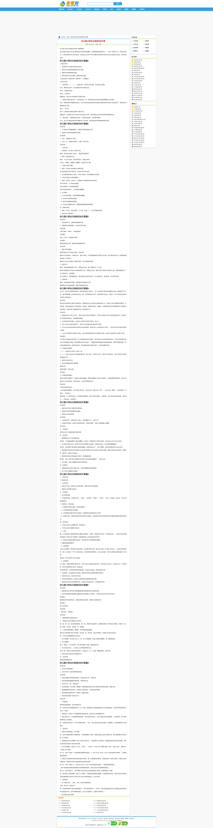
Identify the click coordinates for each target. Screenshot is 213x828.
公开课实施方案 (137, 85)
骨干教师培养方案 (138, 97)
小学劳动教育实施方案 (102, 810)
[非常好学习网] (69, 6)
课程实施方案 (65, 803)
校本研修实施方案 (66, 807)
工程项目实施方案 (66, 812)
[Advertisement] (106, 23)
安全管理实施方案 (138, 99)
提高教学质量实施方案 (102, 803)
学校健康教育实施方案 (139, 127)
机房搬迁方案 (65, 810)
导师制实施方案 (66, 800)
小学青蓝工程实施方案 (139, 140)
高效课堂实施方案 (101, 805)
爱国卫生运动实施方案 (139, 138)
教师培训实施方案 (138, 89)
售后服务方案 (100, 812)
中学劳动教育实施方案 (102, 807)
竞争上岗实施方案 (138, 95)
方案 (68, 37)
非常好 (63, 37)
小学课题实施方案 (138, 87)
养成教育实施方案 (101, 800)
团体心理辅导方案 (138, 91)
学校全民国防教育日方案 (139, 119)
